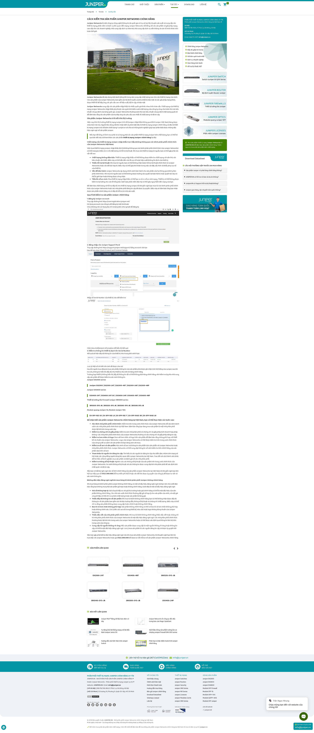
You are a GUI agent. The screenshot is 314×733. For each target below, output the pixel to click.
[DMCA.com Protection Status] (93, 696)
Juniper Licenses (181, 694)
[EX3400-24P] (168, 590)
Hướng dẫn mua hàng (154, 688)
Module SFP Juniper (210, 701)
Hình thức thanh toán (154, 685)
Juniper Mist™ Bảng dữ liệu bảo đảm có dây (115, 620)
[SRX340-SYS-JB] (98, 590)
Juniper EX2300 (208, 678)
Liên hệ (203, 4)
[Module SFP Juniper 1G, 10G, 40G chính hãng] (205, 118)
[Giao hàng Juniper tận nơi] (205, 203)
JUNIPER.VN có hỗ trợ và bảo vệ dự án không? (202, 177)
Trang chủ (129, 4)
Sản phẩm (159, 4)
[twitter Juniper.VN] (93, 704)
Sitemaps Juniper (153, 698)
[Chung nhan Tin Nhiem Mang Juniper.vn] (180, 711)
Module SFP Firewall (210, 688)
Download (189, 4)
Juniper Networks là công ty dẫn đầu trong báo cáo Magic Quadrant (162, 620)
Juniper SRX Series (181, 688)
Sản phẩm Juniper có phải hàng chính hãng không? (203, 170)
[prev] (174, 549)
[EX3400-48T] (133, 565)
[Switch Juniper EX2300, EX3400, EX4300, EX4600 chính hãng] (205, 77)
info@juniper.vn (180, 657)
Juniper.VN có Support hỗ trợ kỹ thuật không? (202, 183)
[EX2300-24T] (98, 565)
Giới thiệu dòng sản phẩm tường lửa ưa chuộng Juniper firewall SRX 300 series (163, 631)
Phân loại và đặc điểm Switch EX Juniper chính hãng (163, 642)
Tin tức (173, 4)
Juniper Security (180, 685)
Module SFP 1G (208, 691)
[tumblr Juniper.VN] (115, 704)
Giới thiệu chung (152, 678)
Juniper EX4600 (208, 685)
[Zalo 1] (3, 728)
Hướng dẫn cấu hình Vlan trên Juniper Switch (114, 642)
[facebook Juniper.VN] (89, 704)
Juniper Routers (180, 682)
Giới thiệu (144, 4)
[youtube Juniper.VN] (98, 704)
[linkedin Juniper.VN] (106, 704)
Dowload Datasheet (154, 694)
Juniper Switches (181, 678)
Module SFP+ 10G (209, 694)
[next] (177, 549)
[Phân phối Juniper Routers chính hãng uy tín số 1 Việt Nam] (205, 91)
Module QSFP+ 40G (210, 698)
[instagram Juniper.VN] (102, 704)
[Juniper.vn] (96, 4)
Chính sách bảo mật (154, 682)
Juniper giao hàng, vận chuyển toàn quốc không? (203, 190)
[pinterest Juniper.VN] (110, 704)
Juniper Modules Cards (183, 698)
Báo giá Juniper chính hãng (156, 691)
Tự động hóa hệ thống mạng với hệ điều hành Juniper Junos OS (115, 631)
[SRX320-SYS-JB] (168, 565)
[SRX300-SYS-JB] (133, 590)
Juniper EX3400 (208, 682)
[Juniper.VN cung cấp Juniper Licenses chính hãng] (205, 131)
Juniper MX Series (181, 691)
